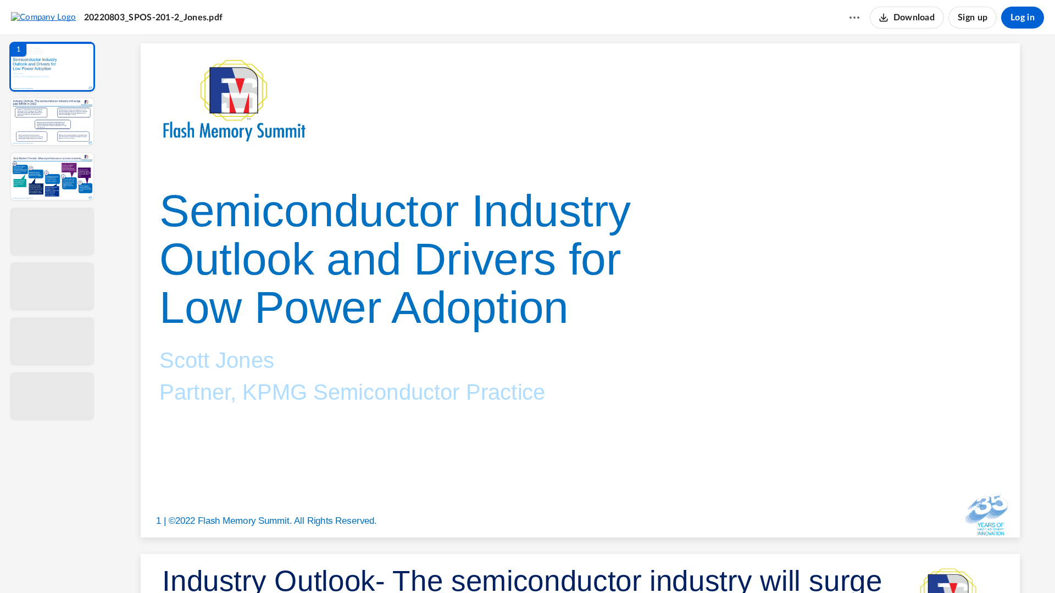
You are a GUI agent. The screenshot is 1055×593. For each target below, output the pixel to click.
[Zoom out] (581, 566)
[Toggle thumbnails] (479, 566)
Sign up (972, 17)
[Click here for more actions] (854, 18)
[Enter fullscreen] (681, 566)
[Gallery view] (661, 566)
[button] (52, 66)
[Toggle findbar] (499, 566)
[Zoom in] (618, 566)
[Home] (43, 17)
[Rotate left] (640, 566)
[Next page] (558, 566)
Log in (1022, 17)
